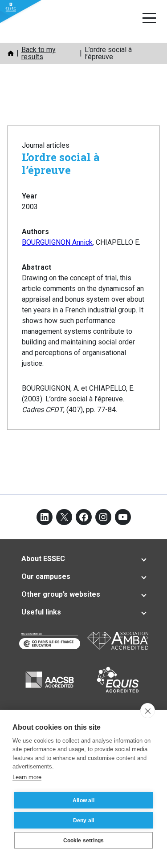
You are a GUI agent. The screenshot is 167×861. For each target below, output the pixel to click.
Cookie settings (83, 840)
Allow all (83, 800)
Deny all (83, 820)
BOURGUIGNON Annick (57, 242)
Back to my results (38, 53)
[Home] (10, 53)
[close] (147, 710)
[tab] (83, 559)
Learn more (26, 777)
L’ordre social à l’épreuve (61, 163)
